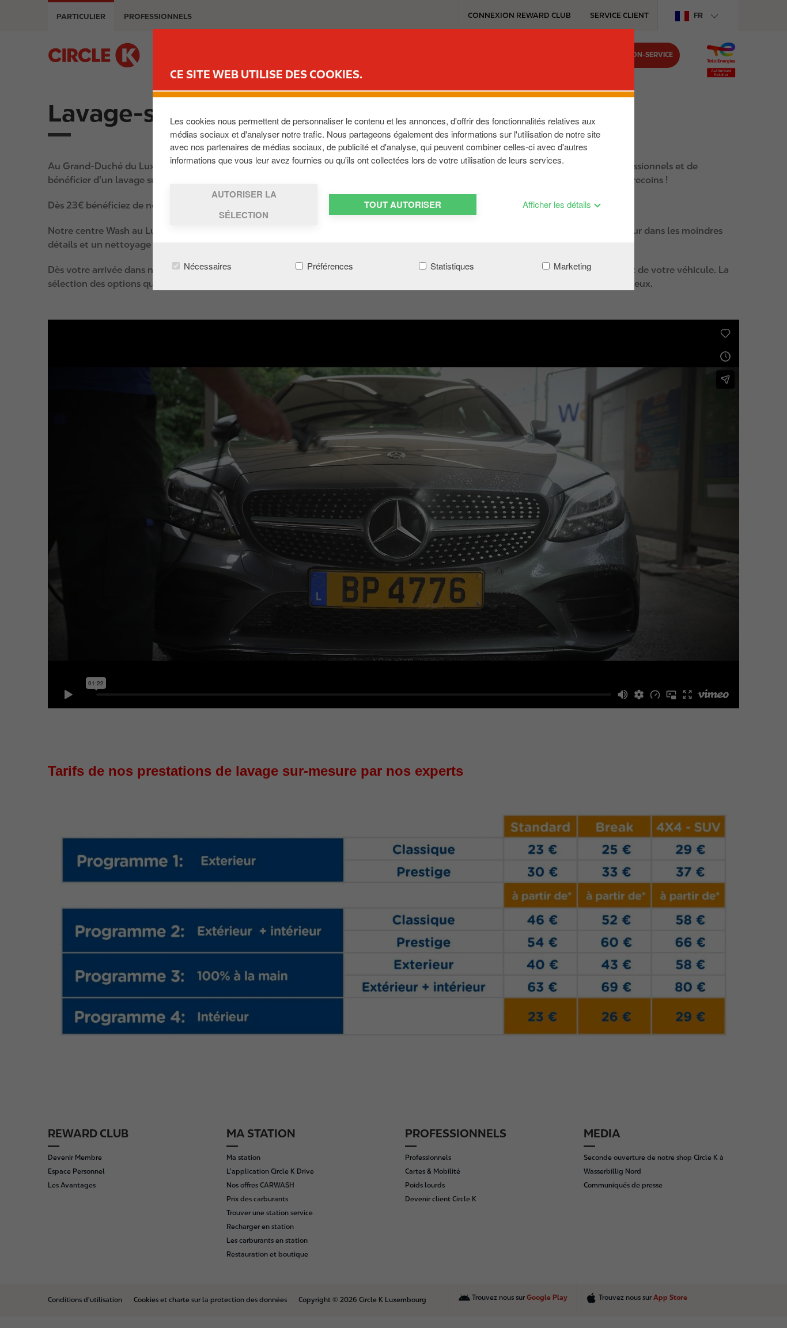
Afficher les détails (558, 204)
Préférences (329, 266)
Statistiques (451, 266)
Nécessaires (206, 266)
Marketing (571, 266)
